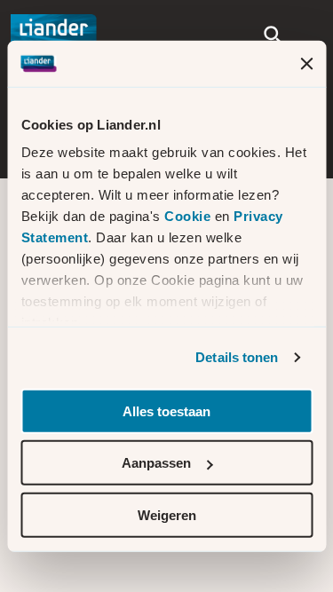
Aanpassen (156, 462)
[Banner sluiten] (306, 63)
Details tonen (236, 357)
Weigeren (167, 515)
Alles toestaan (166, 411)
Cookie (189, 216)
